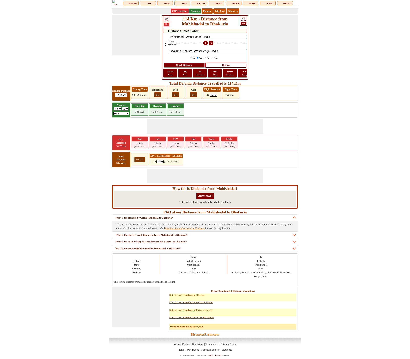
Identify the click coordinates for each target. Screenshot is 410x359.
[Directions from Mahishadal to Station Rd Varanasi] (257, 319)
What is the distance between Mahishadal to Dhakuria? (144, 218)
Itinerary (233, 11)
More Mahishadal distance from (187, 326)
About (177, 344)
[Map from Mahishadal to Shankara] (278, 297)
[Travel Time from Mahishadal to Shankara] (271, 297)
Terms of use (212, 344)
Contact (186, 344)
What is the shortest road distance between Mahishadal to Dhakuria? (151, 235)
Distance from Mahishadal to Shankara (186, 295)
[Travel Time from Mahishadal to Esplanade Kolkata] (271, 304)
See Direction (200, 73)
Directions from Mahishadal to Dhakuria (184, 228)
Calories (195, 11)
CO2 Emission (179, 11)
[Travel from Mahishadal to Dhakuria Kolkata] (264, 312)
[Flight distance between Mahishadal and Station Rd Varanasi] (293, 319)
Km (216, 58)
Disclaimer (197, 344)
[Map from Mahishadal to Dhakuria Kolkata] (278, 312)
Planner (207, 11)
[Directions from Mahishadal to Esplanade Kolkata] (257, 304)
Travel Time (170, 73)
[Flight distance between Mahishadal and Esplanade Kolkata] (293, 304)
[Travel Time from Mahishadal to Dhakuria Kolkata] (271, 312)
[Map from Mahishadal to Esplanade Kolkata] (278, 304)
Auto (201, 58)
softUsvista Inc (215, 356)
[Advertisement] (136, 35)
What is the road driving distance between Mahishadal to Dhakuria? (151, 241)
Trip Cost (220, 11)
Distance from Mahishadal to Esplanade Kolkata (191, 302)
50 (243, 21)
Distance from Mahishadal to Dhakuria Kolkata (190, 310)
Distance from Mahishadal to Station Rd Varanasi (191, 317)
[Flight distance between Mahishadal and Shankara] (293, 297)
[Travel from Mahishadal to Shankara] (264, 297)
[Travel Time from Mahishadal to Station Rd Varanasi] (271, 319)
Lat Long (244, 73)
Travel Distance (230, 73)
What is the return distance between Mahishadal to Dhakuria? (147, 248)
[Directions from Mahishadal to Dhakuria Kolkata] (257, 312)
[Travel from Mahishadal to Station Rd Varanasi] (264, 319)
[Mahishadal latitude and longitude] (286, 297)
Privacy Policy (228, 344)
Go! (157, 95)
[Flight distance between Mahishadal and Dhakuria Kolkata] (293, 312)
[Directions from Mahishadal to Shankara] (257, 297)
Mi (209, 58)
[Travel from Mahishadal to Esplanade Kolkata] (264, 304)
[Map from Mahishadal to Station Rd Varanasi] (278, 319)
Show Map (215, 73)
